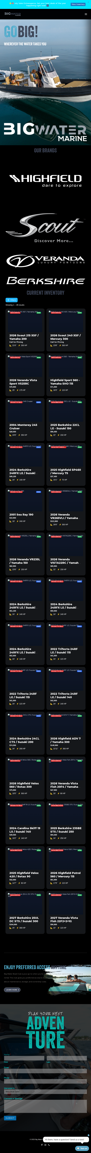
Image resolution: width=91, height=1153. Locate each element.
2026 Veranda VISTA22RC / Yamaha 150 (65, 563)
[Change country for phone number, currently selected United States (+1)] (6, 1081)
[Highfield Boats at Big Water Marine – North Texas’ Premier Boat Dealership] (45, 180)
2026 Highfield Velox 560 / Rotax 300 (24, 785)
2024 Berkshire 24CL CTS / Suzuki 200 (24, 740)
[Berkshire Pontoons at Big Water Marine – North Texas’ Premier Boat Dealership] (45, 280)
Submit (10, 1118)
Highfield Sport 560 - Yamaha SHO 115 (65, 382)
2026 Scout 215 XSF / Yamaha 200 (24, 337)
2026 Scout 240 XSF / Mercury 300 (65, 337)
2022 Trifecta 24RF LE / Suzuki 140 (64, 695)
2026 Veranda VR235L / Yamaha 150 (24, 561)
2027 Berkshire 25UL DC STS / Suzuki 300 (24, 919)
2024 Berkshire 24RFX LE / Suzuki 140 (22, 473)
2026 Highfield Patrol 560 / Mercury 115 (65, 874)
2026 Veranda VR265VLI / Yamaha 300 (64, 518)
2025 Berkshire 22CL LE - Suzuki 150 (65, 426)
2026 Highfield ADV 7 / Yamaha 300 (65, 740)
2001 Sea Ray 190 (21, 514)
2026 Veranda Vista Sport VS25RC (23, 382)
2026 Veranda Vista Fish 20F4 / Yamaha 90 (64, 787)
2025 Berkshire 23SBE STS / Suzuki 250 (65, 830)
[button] (86, 14)
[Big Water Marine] (12, 14)
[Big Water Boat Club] (45, 976)
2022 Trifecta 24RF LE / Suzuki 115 (64, 650)
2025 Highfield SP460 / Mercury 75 (65, 471)
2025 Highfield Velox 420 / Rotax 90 (24, 874)
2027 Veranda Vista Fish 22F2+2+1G (64, 919)
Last (48, 1062)
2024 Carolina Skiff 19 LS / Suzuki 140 (24, 830)
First (6, 1062)
